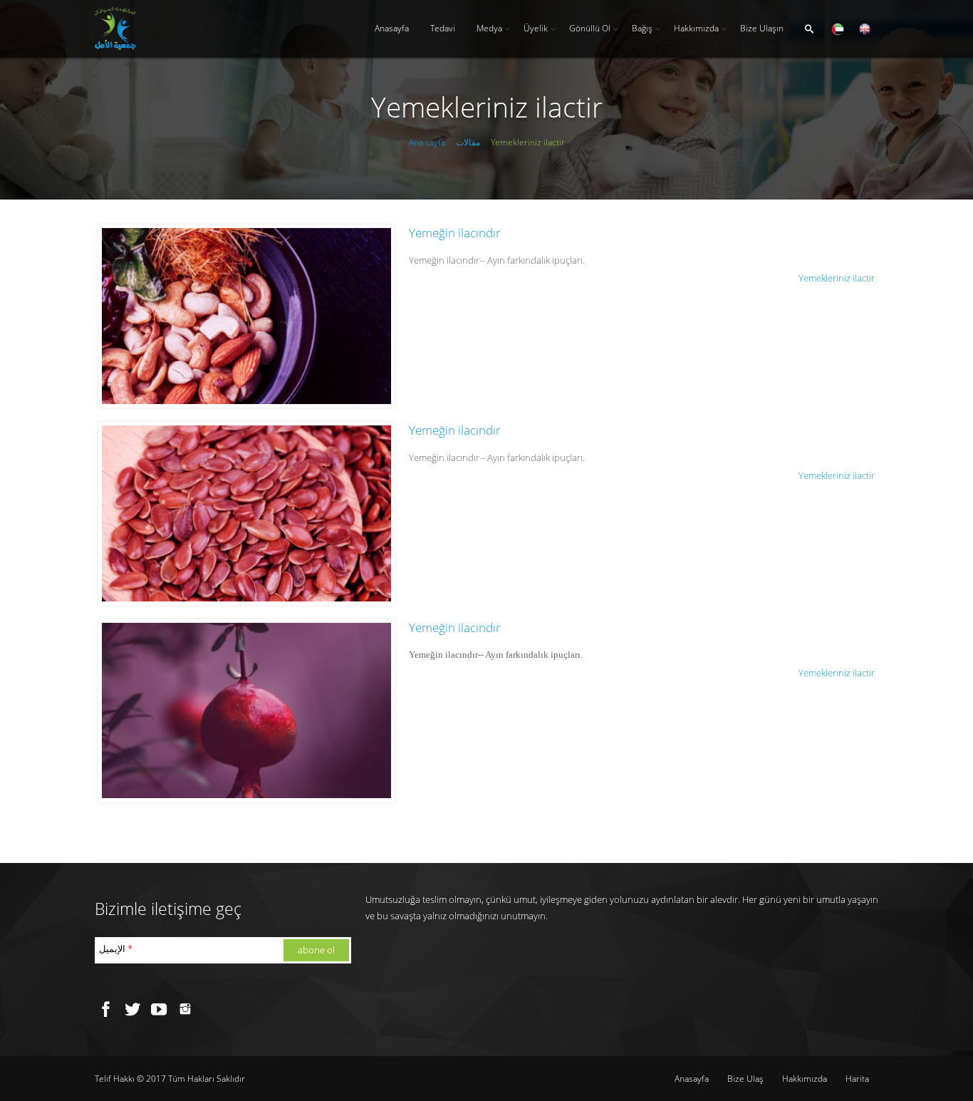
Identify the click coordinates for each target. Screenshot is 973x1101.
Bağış (642, 28)
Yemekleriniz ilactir (836, 278)
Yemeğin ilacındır (455, 232)
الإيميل (115, 948)
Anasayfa (392, 28)
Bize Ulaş (745, 1078)
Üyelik (536, 28)
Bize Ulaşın (762, 28)
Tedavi (442, 28)
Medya (489, 28)
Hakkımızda (696, 28)
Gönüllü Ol (589, 28)
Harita (857, 1078)
